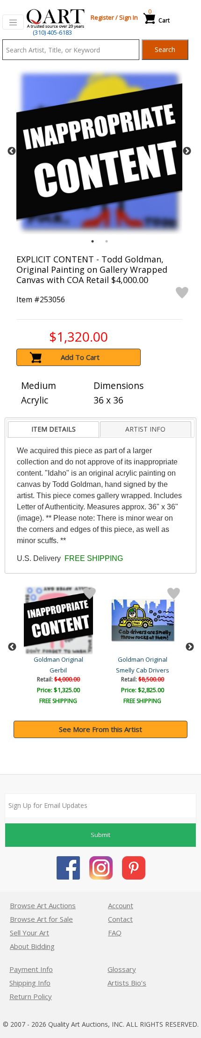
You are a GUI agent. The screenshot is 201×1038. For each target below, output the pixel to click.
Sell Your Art (29, 932)
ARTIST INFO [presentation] (145, 429)
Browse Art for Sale (41, 919)
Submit (100, 834)
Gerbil (58, 670)
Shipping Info (29, 982)
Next (187, 151)
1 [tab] (92, 241)
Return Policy (30, 996)
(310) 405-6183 (52, 32)
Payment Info (31, 969)
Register (102, 17)
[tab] (53, 429)
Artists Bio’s (127, 982)
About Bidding (32, 946)
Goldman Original (58, 659)
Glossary (122, 969)
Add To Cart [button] (80, 357)
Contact (120, 919)
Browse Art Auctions (43, 905)
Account (120, 905)
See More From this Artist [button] (100, 729)
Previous (11, 151)
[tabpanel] (99, 151)
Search (165, 49)
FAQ (115, 932)
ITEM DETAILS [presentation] (53, 429)
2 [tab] (106, 241)
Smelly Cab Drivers (142, 670)
